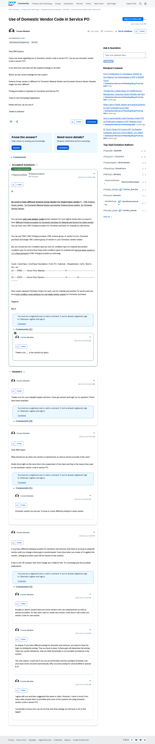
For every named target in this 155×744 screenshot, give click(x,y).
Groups (58, 4)
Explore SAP (131, 4)
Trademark (58, 740)
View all (106, 217)
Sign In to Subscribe (132, 19)
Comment (91, 122)
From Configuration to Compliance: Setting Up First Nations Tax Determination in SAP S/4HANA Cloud (123, 77)
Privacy (11, 740)
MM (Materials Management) (19, 42)
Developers (68, 4)
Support (67, 740)
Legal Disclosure (44, 740)
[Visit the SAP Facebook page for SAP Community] (132, 740)
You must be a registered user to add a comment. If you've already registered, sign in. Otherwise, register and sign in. (52, 317)
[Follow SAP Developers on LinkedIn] (145, 740)
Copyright (32, 740)
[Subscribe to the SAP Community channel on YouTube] (141, 740)
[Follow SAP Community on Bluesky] (136, 740)
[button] (136, 31)
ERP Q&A (66, 9)
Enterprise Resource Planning (51, 9)
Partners (79, 4)
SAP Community (14, 9)
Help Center (99, 4)
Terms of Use (21, 740)
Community (23, 3)
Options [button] (145, 19)
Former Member (23, 31)
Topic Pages (111, 4)
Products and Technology (42, 4)
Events (88, 4)
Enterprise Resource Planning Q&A (120, 125)
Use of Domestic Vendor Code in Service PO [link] (85, 9)
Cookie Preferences (81, 740)
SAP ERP (34, 42)
